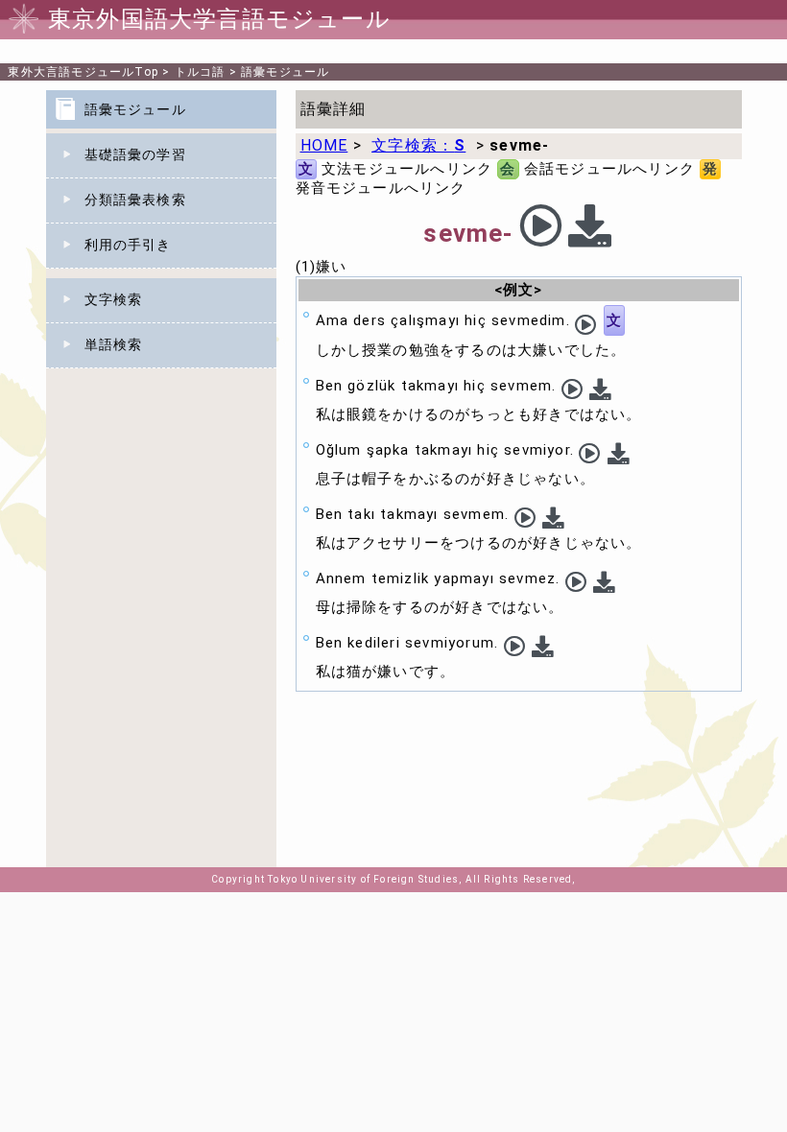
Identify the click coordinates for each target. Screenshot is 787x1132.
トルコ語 (200, 72)
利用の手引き (128, 244)
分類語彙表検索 (135, 199)
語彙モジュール (285, 72)
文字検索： (418, 145)
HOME (324, 145)
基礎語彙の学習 (135, 154)
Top (83, 72)
